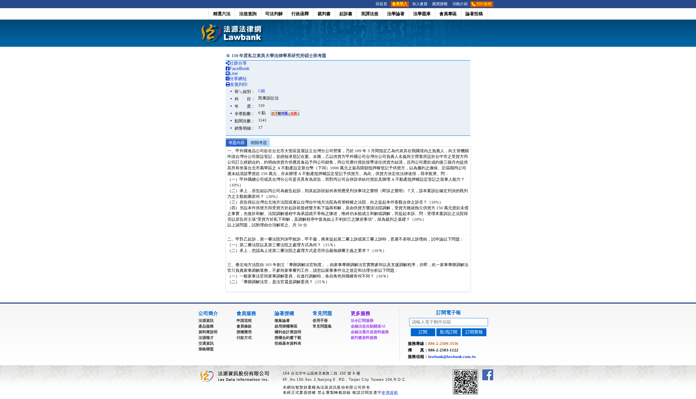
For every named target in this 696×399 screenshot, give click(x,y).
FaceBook (239, 68)
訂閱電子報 (448, 312)
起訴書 (345, 13)
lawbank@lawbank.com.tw (452, 356)
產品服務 (206, 326)
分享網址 (238, 78)
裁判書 (324, 13)
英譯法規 (369, 13)
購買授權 (440, 4)
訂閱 (423, 332)
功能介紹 (460, 4)
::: (371, 4)
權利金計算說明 (288, 332)
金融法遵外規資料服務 (370, 332)
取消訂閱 (448, 332)
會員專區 (448, 13)
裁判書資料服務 (364, 338)
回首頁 (381, 4)
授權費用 (244, 332)
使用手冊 (320, 321)
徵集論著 (282, 321)
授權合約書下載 (288, 338)
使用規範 (389, 392)
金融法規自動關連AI (368, 326)
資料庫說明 (207, 332)
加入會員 (419, 4)
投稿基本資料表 (288, 343)
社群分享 (238, 63)
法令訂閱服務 (362, 321)
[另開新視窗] (475, 371)
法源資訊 (206, 321)
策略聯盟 (206, 349)
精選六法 (222, 13)
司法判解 (274, 13)
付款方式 (244, 338)
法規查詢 (248, 13)
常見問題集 (322, 326)
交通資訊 (206, 343)
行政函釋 (300, 13)
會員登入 (399, 4)
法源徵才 (206, 338)
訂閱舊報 (474, 332)
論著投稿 (474, 13)
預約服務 (484, 4)
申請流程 (244, 321)
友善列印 (238, 84)
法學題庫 (422, 13)
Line (233, 73)
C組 (261, 91)
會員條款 (244, 326)
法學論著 (396, 13)
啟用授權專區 (286, 326)
